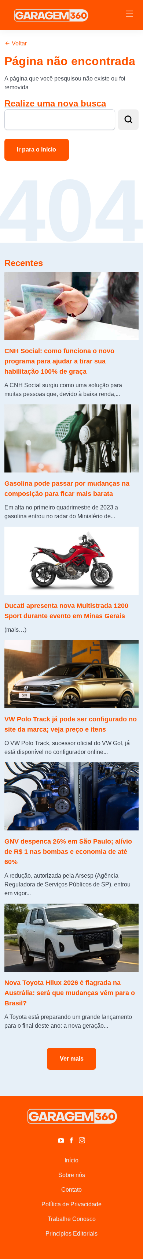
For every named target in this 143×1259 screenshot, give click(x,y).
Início (71, 1160)
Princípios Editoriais (71, 1233)
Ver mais (72, 1059)
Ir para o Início (36, 149)
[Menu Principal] (129, 15)
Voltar (18, 43)
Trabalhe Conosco (72, 1219)
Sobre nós (71, 1175)
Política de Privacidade (71, 1204)
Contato (71, 1190)
